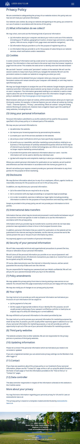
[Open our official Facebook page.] (28, 417)
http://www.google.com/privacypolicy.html (37, 96)
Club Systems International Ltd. (43, 436)
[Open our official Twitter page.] (40, 417)
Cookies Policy (51, 432)
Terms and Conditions (39, 432)
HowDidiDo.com (43, 437)
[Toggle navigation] (72, 3)
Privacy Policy (28, 432)
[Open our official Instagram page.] (52, 417)
